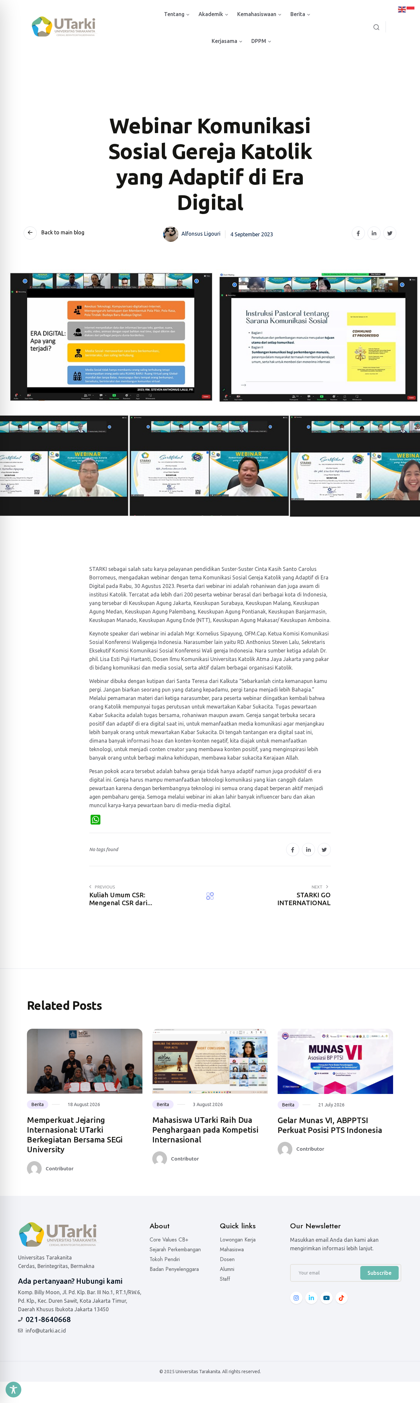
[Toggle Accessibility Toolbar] (13, 1389)
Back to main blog (62, 232)
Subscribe (379, 1273)
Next (318, 887)
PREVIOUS (104, 887)
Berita (297, 14)
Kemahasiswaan (256, 14)
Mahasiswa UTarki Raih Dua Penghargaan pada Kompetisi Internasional (205, 1130)
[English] (402, 9)
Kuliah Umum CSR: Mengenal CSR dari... (120, 898)
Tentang (174, 14)
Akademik (211, 14)
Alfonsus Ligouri (200, 234)
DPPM (258, 41)
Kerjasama (224, 41)
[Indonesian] (411, 9)
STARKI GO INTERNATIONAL (304, 898)
